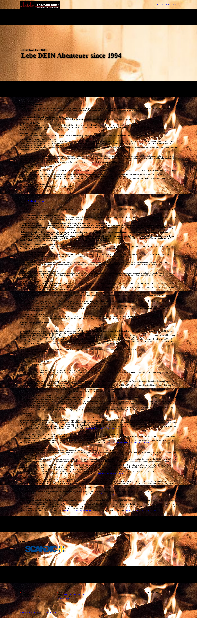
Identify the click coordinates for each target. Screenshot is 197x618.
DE (173, 4)
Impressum (37, 612)
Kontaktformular (63, 598)
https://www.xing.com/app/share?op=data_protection (130, 442)
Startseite (23, 612)
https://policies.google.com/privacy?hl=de (108, 473)
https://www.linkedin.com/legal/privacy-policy (101, 428)
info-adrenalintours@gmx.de (37, 201)
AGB (54, 612)
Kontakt (29, 612)
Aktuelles (165, 4)
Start (158, 4)
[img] (40, 8)
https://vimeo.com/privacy (109, 494)
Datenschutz (47, 612)
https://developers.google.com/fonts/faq (78, 510)
